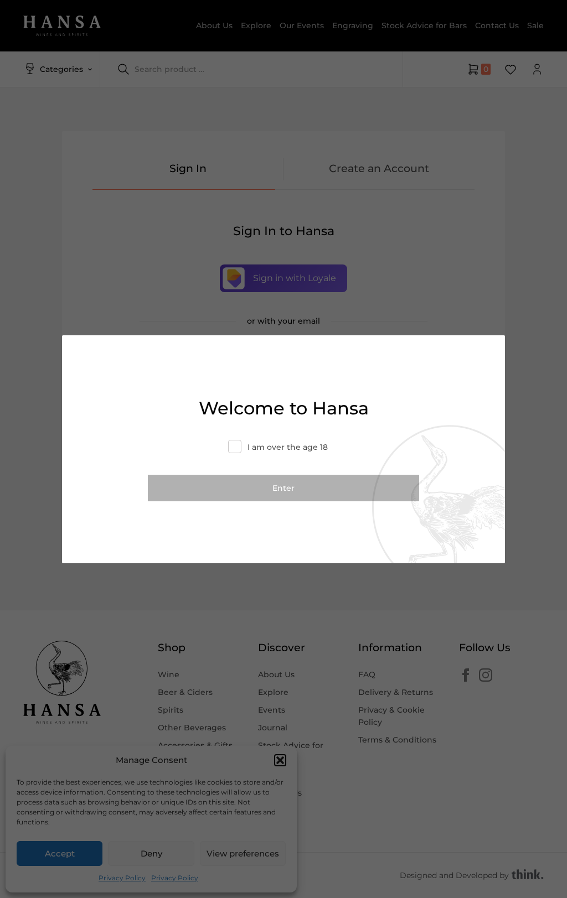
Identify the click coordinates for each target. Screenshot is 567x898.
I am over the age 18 (288, 447)
